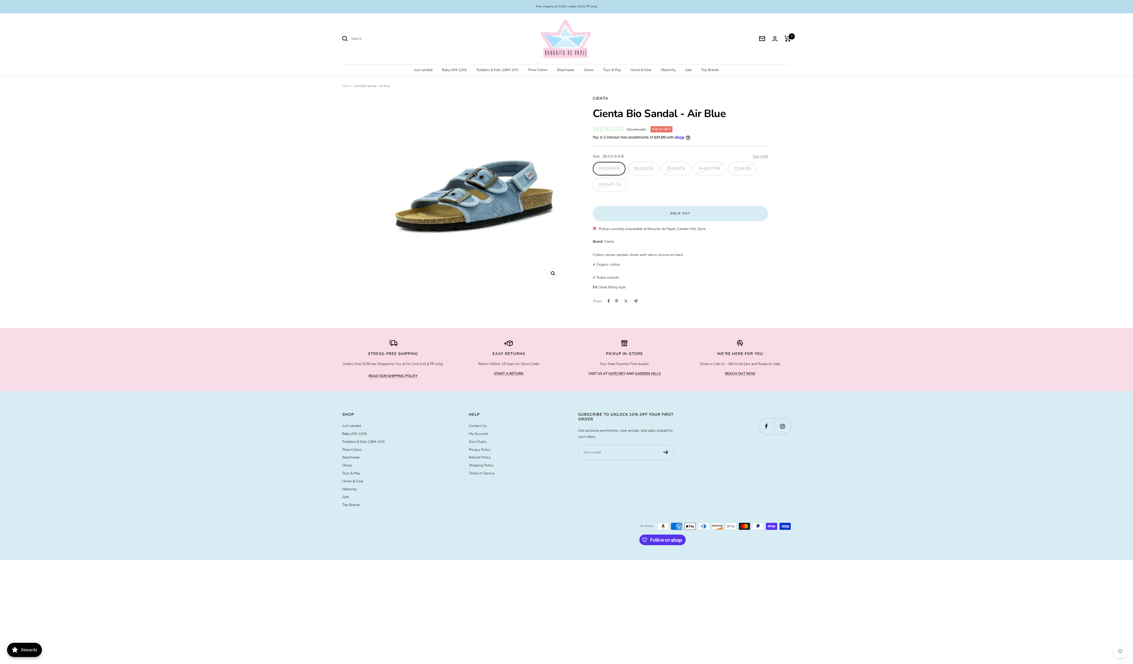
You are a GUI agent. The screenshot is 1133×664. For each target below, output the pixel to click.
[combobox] (395, 39)
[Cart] (788, 39)
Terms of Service (482, 473)
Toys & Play (612, 70)
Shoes (589, 70)
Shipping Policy (481, 465)
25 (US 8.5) (676, 168)
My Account (478, 433)
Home (346, 86)
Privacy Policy (479, 449)
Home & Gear (641, 70)
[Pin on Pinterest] (616, 301)
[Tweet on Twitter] (625, 301)
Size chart (760, 156)
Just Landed (423, 70)
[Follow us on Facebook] (766, 426)
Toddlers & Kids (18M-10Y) (497, 70)
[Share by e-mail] (636, 301)
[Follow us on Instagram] (783, 426)
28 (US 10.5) (643, 168)
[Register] (665, 452)
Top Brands (710, 70)
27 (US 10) (742, 168)
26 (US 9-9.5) (609, 168)
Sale (688, 70)
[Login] (774, 38)
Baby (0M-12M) (454, 70)
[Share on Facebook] (609, 301)
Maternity (668, 70)
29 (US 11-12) (609, 184)
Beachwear (565, 70)
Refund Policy (480, 457)
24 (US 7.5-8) (709, 168)
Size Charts (478, 441)
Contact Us (478, 425)
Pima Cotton (538, 70)
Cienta (600, 98)
